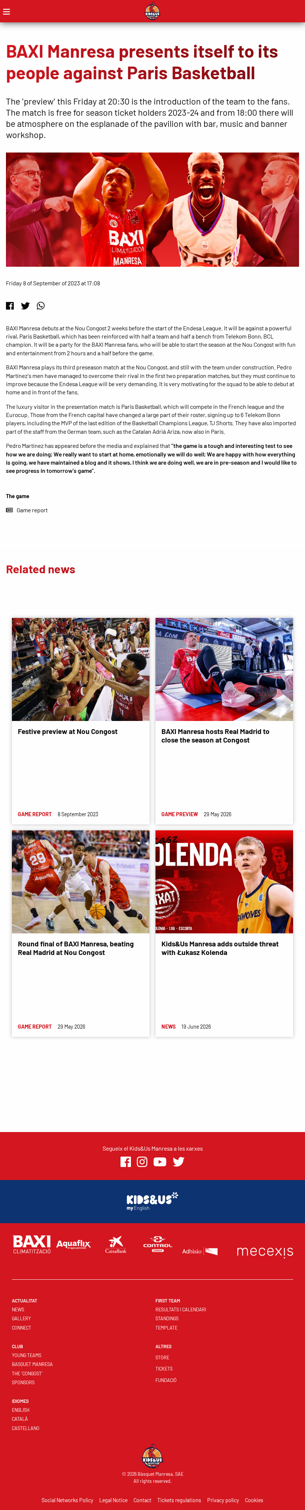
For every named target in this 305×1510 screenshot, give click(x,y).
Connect (21, 1328)
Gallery (21, 1318)
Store (162, 1357)
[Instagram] (142, 1162)
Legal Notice (113, 1500)
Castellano (25, 1428)
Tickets (164, 1369)
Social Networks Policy (67, 1500)
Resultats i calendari (180, 1309)
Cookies (254, 1500)
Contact (142, 1500)
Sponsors (23, 1382)
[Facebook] (10, 305)
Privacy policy (223, 1500)
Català (20, 1419)
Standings (167, 1318)
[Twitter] (25, 305)
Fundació (166, 1380)
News (18, 1309)
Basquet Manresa (32, 1364)
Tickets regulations (179, 1500)
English (20, 1410)
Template (166, 1328)
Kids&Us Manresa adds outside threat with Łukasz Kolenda (220, 947)
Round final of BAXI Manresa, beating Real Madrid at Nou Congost (76, 947)
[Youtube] (160, 1162)
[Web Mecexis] (265, 1251)
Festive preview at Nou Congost (68, 731)
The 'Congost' (27, 1373)
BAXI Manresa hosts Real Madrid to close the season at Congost (215, 735)
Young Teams (26, 1355)
